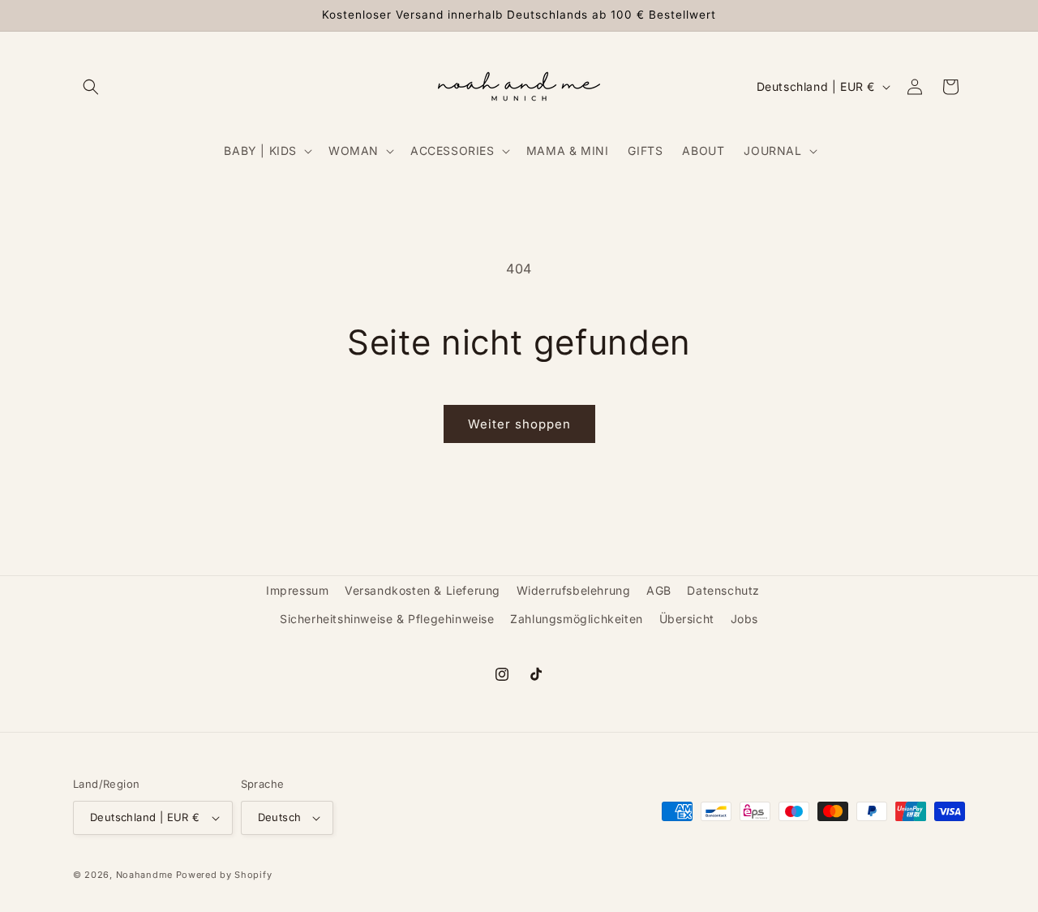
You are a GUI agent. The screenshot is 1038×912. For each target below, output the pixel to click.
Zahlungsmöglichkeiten (576, 619)
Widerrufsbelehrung (574, 590)
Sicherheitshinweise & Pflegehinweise (387, 619)
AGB (658, 590)
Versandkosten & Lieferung (422, 590)
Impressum (297, 590)
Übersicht (686, 619)
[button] (91, 87)
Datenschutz (723, 590)
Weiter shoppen (519, 424)
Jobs (744, 619)
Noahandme (144, 874)
